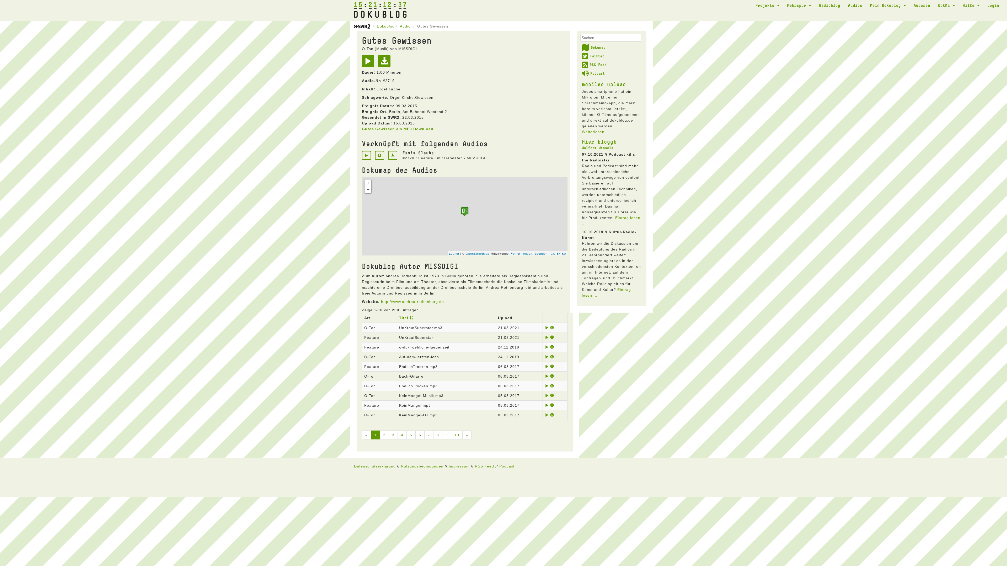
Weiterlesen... (595, 132)
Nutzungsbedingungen (422, 466)
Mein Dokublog (886, 5)
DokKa (945, 5)
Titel (403, 318)
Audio (405, 26)
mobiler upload (604, 84)
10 (456, 435)
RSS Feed (598, 65)
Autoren (922, 5)
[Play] (369, 63)
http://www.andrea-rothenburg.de (412, 302)
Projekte (766, 5)
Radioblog (829, 5)
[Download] (385, 63)
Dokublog (386, 26)
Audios (855, 5)
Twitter (597, 56)
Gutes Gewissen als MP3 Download (397, 129)
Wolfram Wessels (597, 148)
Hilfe (970, 5)
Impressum (459, 466)
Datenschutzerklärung (375, 466)
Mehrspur (797, 5)
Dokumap (598, 47)
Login (993, 5)
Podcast (597, 73)
